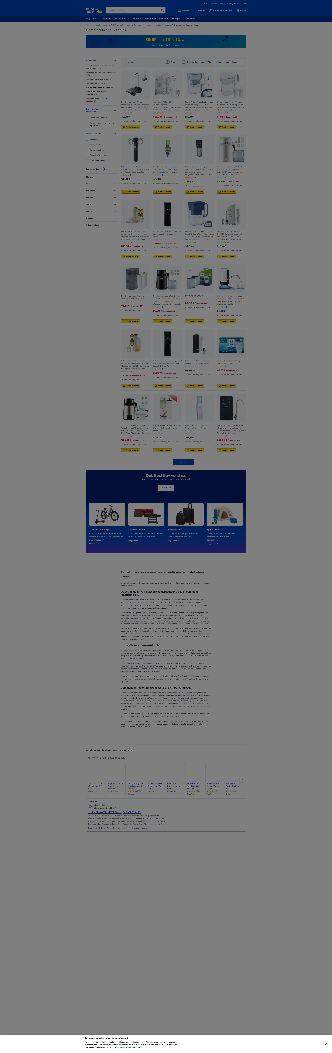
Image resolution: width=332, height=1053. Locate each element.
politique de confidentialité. (129, 1047)
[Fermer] (326, 1044)
